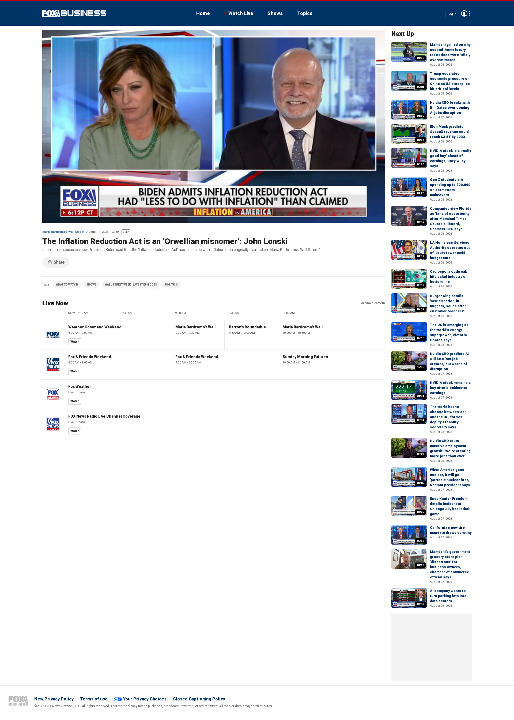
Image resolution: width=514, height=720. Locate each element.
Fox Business (74, 13)
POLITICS (171, 284)
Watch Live (240, 13)
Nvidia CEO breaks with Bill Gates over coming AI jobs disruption (450, 107)
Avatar (464, 13)
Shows (275, 13)
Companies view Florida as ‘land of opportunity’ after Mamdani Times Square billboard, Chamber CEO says (450, 219)
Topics (304, 13)
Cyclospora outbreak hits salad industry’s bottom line (448, 276)
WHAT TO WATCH (67, 284)
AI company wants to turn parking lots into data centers (448, 596)
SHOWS (91, 284)
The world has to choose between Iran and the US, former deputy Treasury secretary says (448, 417)
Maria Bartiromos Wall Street (63, 232)
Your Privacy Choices (145, 699)
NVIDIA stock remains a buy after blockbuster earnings (450, 388)
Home (203, 13)
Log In (452, 14)
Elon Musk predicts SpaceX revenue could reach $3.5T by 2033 (449, 132)
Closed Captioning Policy (199, 699)
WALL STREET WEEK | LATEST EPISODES (131, 284)
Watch (75, 341)
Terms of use (94, 699)
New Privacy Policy (54, 699)
